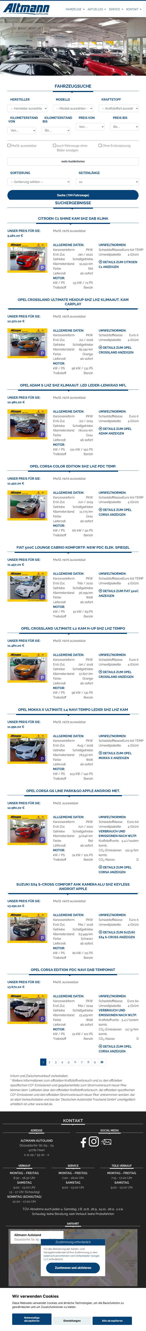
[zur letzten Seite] (102, 1062)
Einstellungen (72, 1320)
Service (115, 9)
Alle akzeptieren (112, 1320)
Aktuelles (96, 9)
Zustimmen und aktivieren (73, 1268)
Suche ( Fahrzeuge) (73, 195)
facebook (82, 1141)
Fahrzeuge (74, 9)
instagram (94, 1141)
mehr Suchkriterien (73, 161)
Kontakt (132, 9)
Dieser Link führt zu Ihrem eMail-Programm (106, 1141)
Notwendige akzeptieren (32, 1319)
